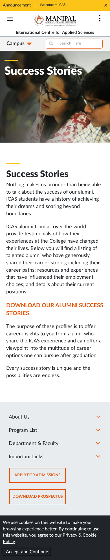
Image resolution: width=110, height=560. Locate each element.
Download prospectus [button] (39, 499)
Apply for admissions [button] (40, 478)
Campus (15, 43)
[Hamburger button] (10, 18)
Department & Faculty (33, 443)
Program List (23, 430)
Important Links (26, 456)
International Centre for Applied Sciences (55, 32)
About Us (19, 417)
